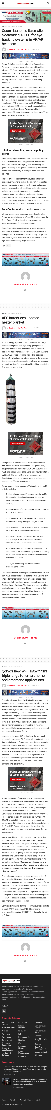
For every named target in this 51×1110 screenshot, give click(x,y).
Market (21, 1043)
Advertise (13, 1100)
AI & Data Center (8, 1028)
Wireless (38, 1055)
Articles (5, 1031)
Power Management (23, 1052)
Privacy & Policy (25, 1100)
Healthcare (22, 1023)
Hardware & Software (6, 1054)
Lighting (21, 1040)
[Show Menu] (3, 3)
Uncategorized (41, 1052)
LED (8, 246)
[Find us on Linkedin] (4, 1011)
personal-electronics (22, 1047)
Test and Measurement (40, 1048)
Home (4, 26)
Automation (6, 1034)
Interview (22, 1031)
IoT (19, 1034)
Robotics (38, 1023)
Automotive (6, 1037)
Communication (8, 1040)
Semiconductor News (15, 26)
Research (22, 1056)
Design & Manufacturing (7, 1049)
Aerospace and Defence (8, 1024)
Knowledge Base (24, 1037)
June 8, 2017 (34, 49)
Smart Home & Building (40, 1040)
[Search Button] (48, 3)
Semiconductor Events (41, 1027)
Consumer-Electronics (6, 1044)
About (4, 1100)
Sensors (38, 1036)
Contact (37, 1100)
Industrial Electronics (22, 1027)
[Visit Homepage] (25, 3)
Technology (39, 1044)
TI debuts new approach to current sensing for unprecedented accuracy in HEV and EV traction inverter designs (30, 1082)
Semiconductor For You (18, 49)
